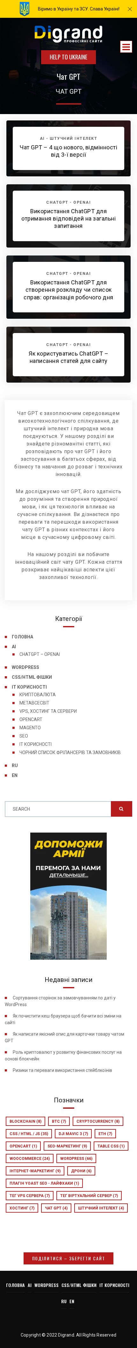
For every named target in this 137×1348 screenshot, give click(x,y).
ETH (105, 1134)
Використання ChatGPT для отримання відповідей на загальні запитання (68, 218)
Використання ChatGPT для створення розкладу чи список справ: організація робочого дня (68, 290)
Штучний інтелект (101, 1208)
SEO (23, 736)
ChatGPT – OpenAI (39, 654)
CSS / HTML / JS (29, 1134)
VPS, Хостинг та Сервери (48, 711)
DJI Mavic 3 (73, 1134)
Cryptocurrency (97, 1121)
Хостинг (22, 1208)
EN (15, 775)
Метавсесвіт (34, 702)
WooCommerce (30, 1158)
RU (15, 765)
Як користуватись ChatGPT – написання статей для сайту (68, 357)
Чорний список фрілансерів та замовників (70, 752)
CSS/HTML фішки (32, 677)
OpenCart (30, 719)
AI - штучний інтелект (68, 138)
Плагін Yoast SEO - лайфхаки (44, 1183)
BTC (59, 1121)
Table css (111, 1146)
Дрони (81, 1171)
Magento (30, 727)
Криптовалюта (37, 694)
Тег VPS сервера (30, 1196)
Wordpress (76, 1158)
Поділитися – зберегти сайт (68, 1258)
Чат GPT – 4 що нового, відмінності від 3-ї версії (68, 151)
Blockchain (25, 1121)
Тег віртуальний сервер (89, 1196)
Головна (22, 636)
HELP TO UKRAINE (68, 57)
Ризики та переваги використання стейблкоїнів (62, 1070)
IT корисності (29, 687)
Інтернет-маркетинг (35, 1171)
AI (14, 646)
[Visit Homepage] (68, 35)
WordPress (25, 667)
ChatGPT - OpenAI (68, 202)
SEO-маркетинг (67, 1146)
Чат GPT (56, 1208)
